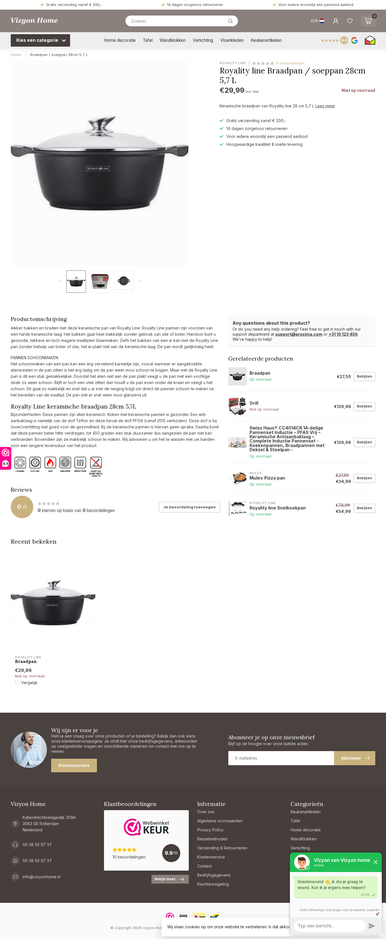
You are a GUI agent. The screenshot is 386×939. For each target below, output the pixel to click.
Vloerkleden (232, 40)
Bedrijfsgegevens (214, 875)
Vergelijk (29, 682)
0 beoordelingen (290, 63)
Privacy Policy (210, 829)
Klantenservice (74, 765)
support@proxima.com (298, 334)
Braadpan (26, 661)
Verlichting (203, 40)
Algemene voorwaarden (219, 820)
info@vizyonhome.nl (41, 876)
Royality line (233, 63)
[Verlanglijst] (350, 21)
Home (16, 54)
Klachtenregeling (213, 884)
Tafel (148, 40)
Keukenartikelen (266, 40)
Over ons (205, 811)
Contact (204, 866)
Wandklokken (173, 40)
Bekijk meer (165, 879)
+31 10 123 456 (343, 334)
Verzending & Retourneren (222, 847)
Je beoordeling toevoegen (189, 507)
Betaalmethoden (212, 838)
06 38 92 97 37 (37, 844)
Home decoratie (120, 40)
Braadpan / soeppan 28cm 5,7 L (59, 54)
